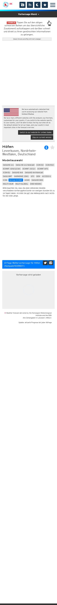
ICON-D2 (39, 165)
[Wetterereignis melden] (30, 5)
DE (11, 4)
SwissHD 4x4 (17, 172)
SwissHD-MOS (37, 180)
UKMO (26, 180)
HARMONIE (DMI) (21, 176)
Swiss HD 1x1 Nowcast (25, 165)
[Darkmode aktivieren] (37, 5)
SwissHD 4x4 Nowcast (34, 172)
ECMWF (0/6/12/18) (12, 169)
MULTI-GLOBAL (22, 184)
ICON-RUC (50, 165)
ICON (5, 180)
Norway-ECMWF (15, 180)
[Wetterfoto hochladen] (22, 5)
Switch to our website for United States (36, 132)
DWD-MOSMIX (35, 184)
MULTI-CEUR (8, 184)
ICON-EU (6, 172)
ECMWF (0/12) (29, 169)
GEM (38, 176)
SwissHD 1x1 (8, 165)
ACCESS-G (46, 176)
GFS (32, 176)
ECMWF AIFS (43, 169)
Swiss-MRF (7, 176)
